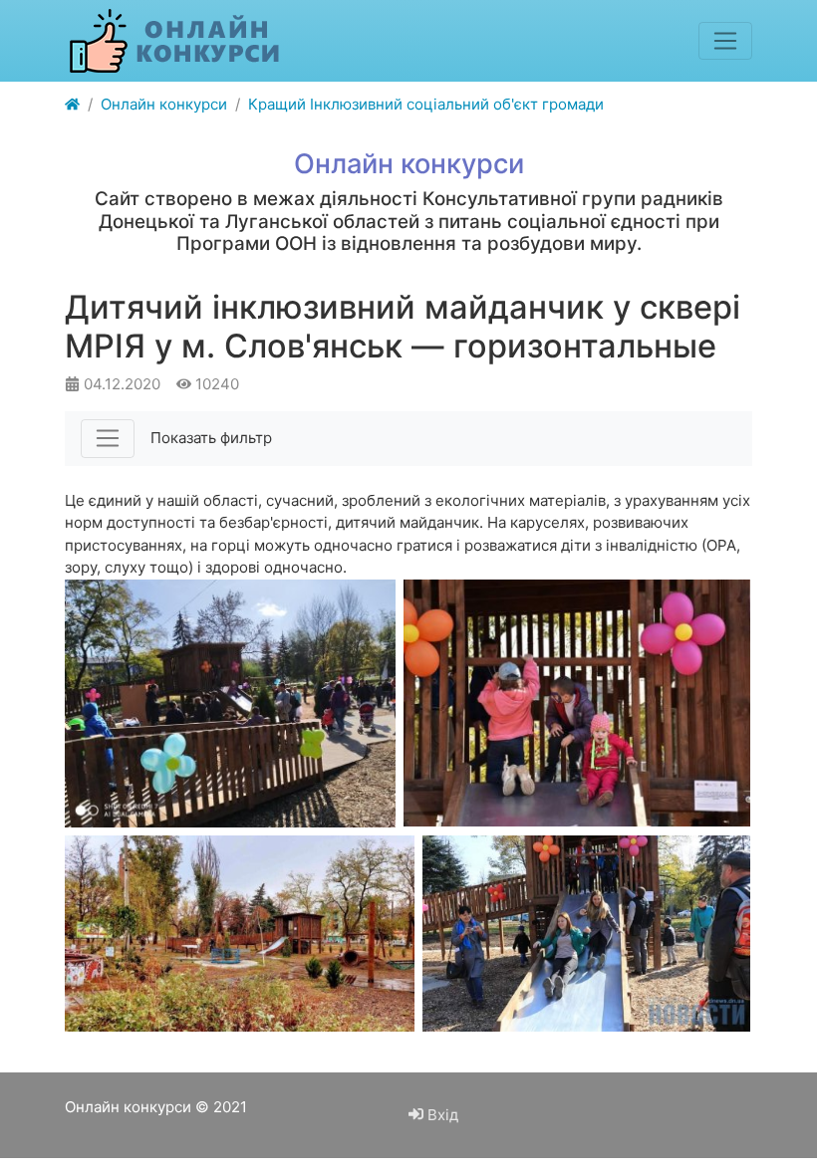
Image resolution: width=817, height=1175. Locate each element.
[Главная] (72, 105)
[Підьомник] (230, 703)
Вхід (440, 1114)
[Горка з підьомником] (586, 933)
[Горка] (577, 703)
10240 (215, 383)
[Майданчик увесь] (239, 933)
